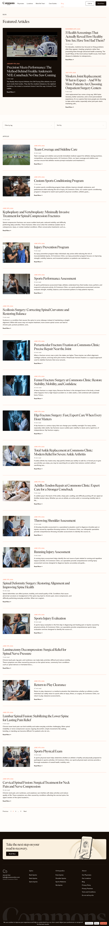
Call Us (90, 3)
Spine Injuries (33, 881)
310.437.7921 (6, 875)
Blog (62, 3)
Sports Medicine (61, 881)
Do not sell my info (88, 895)
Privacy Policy (86, 885)
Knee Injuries (60, 875)
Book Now (101, 3)
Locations (30, 3)
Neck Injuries (33, 878)
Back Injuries (33, 875)
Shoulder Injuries (61, 878)
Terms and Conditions (89, 892)
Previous (5, 811)
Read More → (11, 92)
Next (25, 811)
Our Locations (86, 878)
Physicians (20, 3)
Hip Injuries (59, 885)
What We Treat (40, 3)
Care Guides (53, 3)
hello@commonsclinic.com (11, 877)
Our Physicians (86, 875)
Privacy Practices (87, 888)
